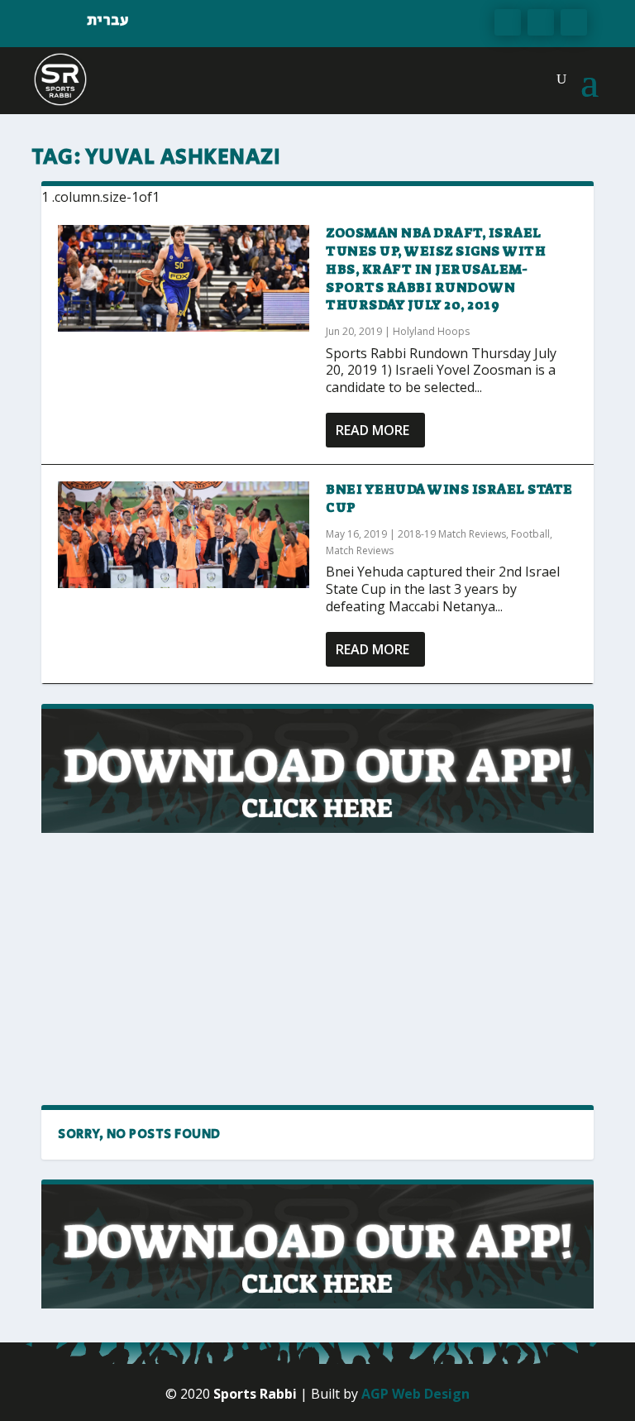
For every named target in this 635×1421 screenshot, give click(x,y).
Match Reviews (360, 550)
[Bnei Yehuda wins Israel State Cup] (183, 534)
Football (530, 534)
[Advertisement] (186, 969)
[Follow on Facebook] (507, 22)
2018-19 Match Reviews (452, 534)
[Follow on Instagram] (574, 22)
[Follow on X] (541, 22)
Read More (372, 430)
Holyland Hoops (431, 331)
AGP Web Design (415, 1394)
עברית (108, 20)
